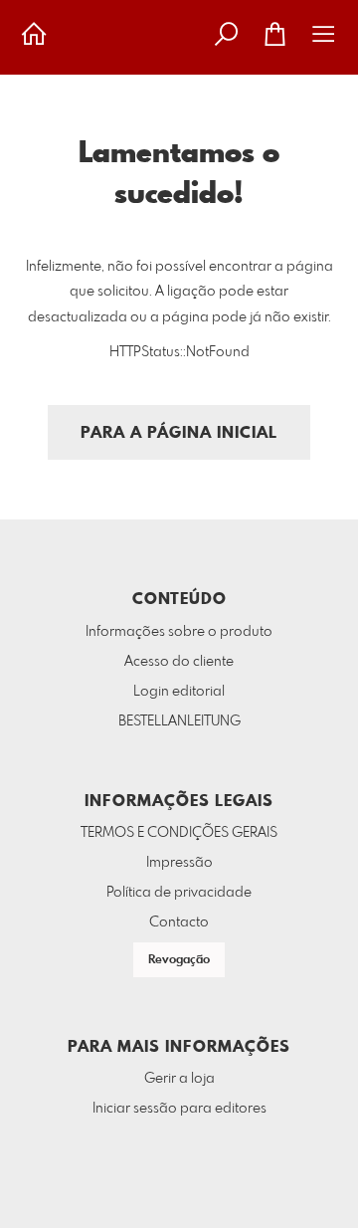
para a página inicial (179, 433)
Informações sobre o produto (179, 632)
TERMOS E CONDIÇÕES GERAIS (179, 833)
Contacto (179, 922)
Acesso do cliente (179, 662)
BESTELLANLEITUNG (179, 721)
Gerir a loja (179, 1079)
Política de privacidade (179, 893)
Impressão (179, 863)
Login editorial (179, 692)
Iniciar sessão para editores (179, 1109)
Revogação (179, 960)
